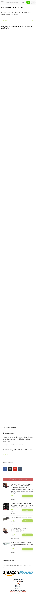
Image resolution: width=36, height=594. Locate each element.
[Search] (23, 2)
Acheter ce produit (27, 496)
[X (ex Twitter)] (10, 469)
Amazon (13, 499)
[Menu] (2, 2)
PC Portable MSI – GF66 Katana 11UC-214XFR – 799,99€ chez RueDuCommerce (21, 530)
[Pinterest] (15, 469)
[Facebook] (5, 469)
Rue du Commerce (15, 538)
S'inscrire (5, 454)
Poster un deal (28, 2)
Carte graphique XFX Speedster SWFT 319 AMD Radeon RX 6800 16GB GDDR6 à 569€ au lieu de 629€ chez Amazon (22, 505)
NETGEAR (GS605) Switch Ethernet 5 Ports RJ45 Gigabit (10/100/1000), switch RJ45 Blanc (22, 544)
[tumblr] (20, 469)
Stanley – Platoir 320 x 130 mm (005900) (22, 517)
